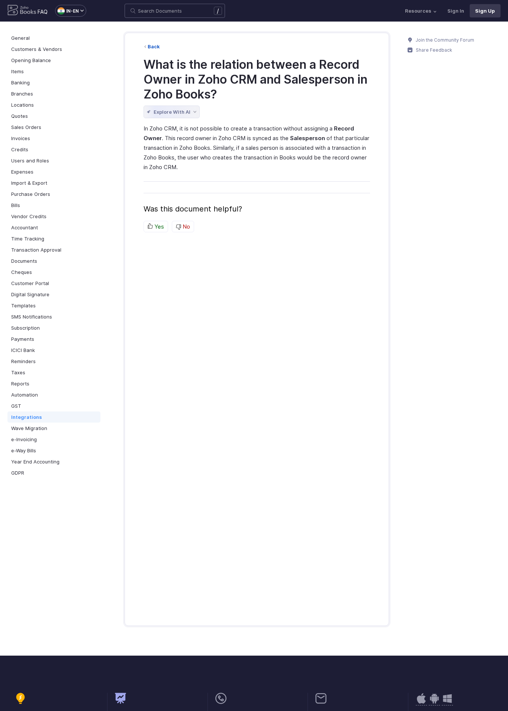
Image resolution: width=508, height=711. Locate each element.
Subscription (25, 328)
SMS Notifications (31, 317)
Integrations (26, 417)
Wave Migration (29, 428)
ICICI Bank (23, 350)
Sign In (455, 11)
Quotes (19, 116)
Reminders (23, 361)
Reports (20, 384)
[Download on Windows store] (447, 702)
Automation (24, 395)
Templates (23, 305)
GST (16, 406)
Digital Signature (30, 294)
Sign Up (485, 11)
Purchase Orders (30, 194)
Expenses (22, 172)
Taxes (18, 372)
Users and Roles (30, 161)
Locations (22, 105)
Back (154, 46)
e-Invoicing (24, 439)
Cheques (21, 272)
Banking (20, 82)
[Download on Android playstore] (421, 702)
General (20, 38)
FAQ (43, 12)
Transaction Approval (36, 250)
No (185, 226)
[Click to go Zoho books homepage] (21, 11)
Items (17, 71)
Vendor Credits (28, 216)
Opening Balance (31, 60)
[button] (67, 11)
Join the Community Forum (444, 40)
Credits (19, 149)
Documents (24, 261)
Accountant (24, 227)
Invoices (20, 138)
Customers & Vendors (36, 49)
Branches (22, 94)
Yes (158, 226)
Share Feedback (433, 50)
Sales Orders (26, 127)
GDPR (17, 473)
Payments (22, 339)
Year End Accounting (35, 462)
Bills (15, 205)
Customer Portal (30, 283)
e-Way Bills (23, 450)
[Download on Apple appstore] (434, 702)
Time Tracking (27, 239)
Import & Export (29, 183)
